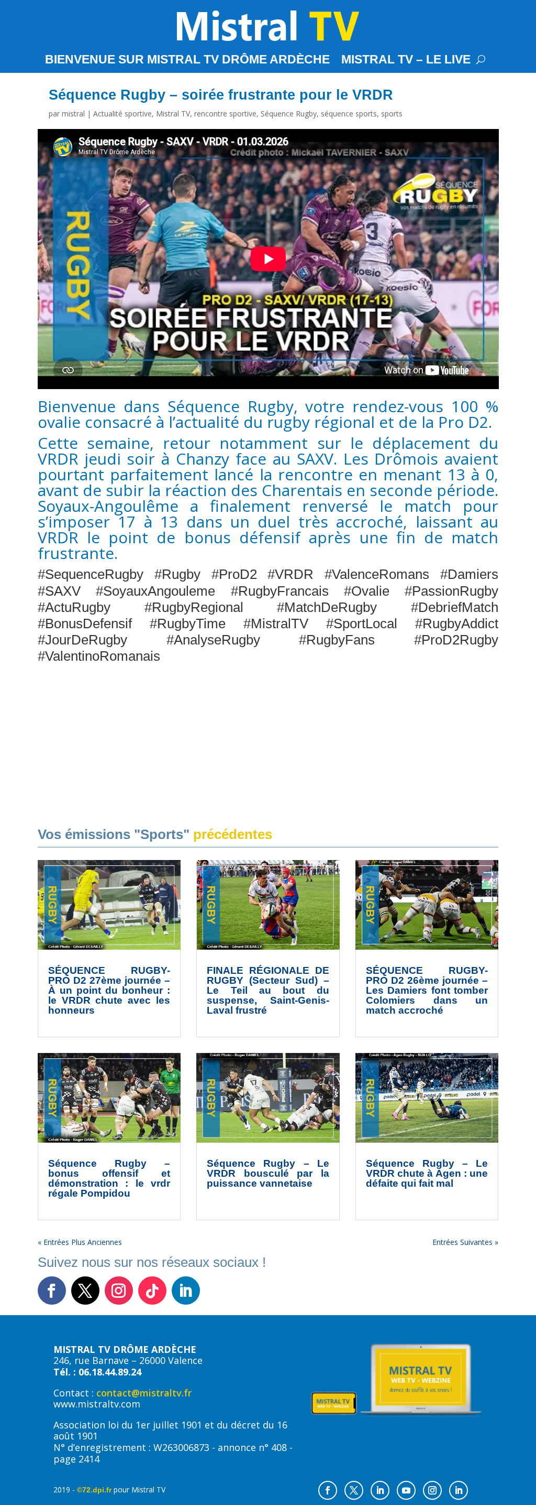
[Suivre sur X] (85, 1290)
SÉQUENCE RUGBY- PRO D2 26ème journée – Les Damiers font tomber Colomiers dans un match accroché (427, 990)
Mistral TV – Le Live (406, 61)
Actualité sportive (122, 114)
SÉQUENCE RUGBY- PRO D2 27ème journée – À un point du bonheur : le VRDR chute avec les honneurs (109, 990)
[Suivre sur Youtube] (406, 1490)
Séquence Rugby (289, 114)
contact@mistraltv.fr (144, 1392)
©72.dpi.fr (94, 1490)
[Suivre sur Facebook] (52, 1290)
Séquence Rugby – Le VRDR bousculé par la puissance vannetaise (268, 1173)
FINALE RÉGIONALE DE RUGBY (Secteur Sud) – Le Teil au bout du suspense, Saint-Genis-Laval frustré (268, 990)
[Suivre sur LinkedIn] (186, 1290)
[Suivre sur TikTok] (152, 1290)
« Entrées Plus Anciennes (80, 1242)
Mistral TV (173, 114)
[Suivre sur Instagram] (119, 1290)
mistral (73, 114)
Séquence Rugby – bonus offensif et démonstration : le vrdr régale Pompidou (109, 1178)
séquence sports (349, 114)
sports (392, 114)
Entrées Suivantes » (465, 1242)
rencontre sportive (225, 114)
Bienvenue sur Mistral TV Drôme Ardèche (187, 61)
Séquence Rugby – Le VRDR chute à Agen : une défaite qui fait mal (427, 1173)
